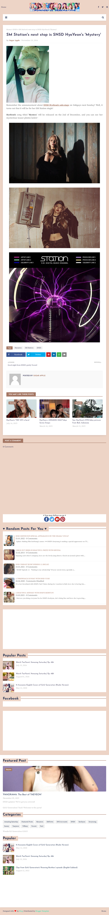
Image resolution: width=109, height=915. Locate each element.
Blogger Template (42, 911)
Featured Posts (27, 822)
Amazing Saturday (11, 822)
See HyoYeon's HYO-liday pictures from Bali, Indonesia (86, 421)
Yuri (41, 826)
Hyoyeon (18, 348)
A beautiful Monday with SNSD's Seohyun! (35, 593)
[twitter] (102, 7)
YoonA (33, 826)
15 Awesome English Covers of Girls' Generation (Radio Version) (42, 685)
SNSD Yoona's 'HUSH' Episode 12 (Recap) (32, 564)
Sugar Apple (14, 40)
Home (8, 29)
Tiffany (25, 826)
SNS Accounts (62, 822)
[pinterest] (107, 7)
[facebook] (98, 7)
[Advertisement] (54, 629)
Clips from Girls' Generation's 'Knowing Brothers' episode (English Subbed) (46, 867)
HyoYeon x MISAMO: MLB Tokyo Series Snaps (53, 421)
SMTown (50, 822)
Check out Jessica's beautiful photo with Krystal (38, 550)
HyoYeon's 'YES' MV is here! (17, 420)
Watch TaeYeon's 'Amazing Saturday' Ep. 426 (35, 662)
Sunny (6, 826)
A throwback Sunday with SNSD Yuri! (33, 579)
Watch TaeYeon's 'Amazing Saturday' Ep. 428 (35, 674)
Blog (21, 911)
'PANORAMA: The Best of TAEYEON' (22, 795)
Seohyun (82, 822)
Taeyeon (15, 826)
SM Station (29, 348)
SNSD (15, 29)
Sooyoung (92, 822)
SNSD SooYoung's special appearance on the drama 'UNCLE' (42, 536)
